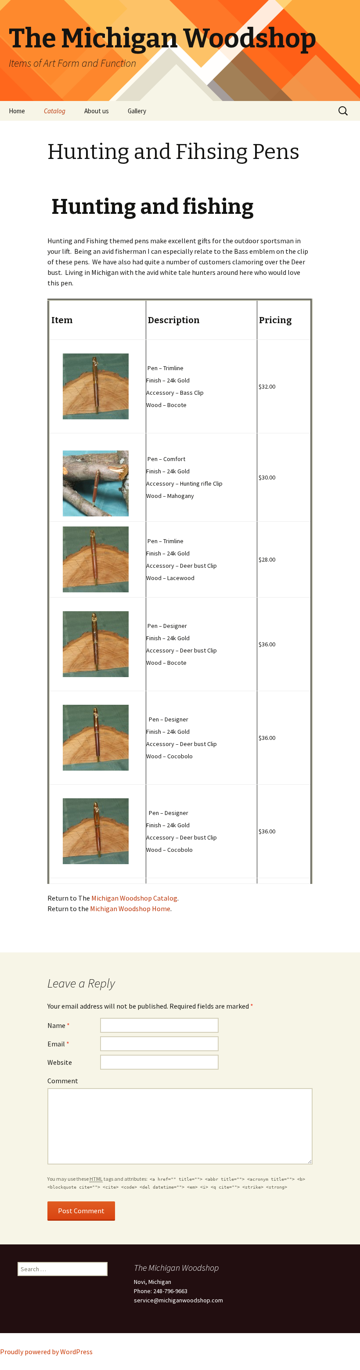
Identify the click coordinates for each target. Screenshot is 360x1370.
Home (17, 111)
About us (96, 111)
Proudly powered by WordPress (46, 1351)
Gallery (137, 111)
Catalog (54, 111)
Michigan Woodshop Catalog (134, 898)
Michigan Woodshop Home (130, 908)
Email (58, 1043)
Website (59, 1062)
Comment (62, 1080)
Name (58, 1025)
